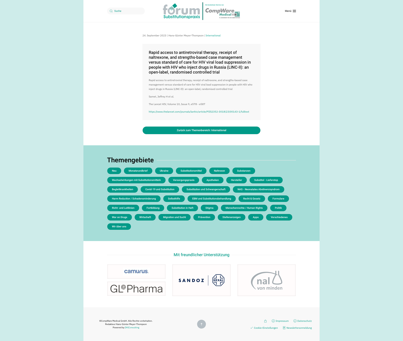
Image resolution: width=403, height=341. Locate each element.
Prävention (204, 217)
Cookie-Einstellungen (266, 327)
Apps (256, 217)
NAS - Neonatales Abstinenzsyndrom (259, 189)
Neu (114, 171)
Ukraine (164, 171)
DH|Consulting (132, 327)
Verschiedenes (279, 217)
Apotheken (213, 180)
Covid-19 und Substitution (159, 189)
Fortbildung (153, 208)
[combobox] (126, 11)
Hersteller (236, 180)
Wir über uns (119, 226)
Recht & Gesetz (251, 199)
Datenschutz (304, 320)
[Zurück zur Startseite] (201, 11)
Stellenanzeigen (231, 217)
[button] (290, 11)
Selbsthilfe (174, 199)
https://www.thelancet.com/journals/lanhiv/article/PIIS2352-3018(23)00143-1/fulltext (199, 111)
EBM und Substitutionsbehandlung (211, 199)
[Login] (265, 320)
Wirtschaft (145, 217)
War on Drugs (119, 217)
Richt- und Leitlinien (123, 208)
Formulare (278, 199)
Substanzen (243, 171)
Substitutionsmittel (191, 171)
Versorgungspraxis (183, 180)
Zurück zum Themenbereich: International (201, 130)
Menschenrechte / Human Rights (244, 208)
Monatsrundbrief (138, 171)
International (213, 35)
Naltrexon (219, 171)
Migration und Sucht (174, 217)
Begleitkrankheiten (122, 189)
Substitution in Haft (182, 208)
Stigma (209, 208)
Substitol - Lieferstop (266, 180)
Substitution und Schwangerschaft (206, 189)
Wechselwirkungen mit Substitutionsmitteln (136, 180)
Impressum (282, 320)
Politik (278, 208)
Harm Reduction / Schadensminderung (134, 199)
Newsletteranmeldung (299, 327)
